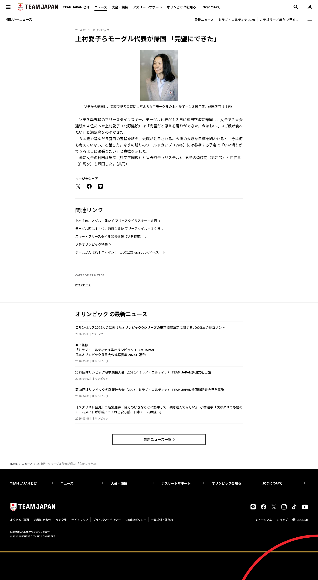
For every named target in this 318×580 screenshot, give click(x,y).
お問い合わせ (42, 520)
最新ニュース (204, 19)
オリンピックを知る (181, 7)
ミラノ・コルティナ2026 (236, 19)
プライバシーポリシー (107, 520)
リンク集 (61, 520)
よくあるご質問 (20, 520)
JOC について (272, 483)
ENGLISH (302, 520)
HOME (14, 463)
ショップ (282, 520)
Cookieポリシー (135, 520)
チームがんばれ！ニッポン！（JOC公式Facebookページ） (118, 252)
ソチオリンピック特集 (91, 244)
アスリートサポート (147, 7)
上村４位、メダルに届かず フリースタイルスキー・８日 (116, 220)
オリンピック (83, 285)
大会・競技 (119, 483)
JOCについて (210, 7)
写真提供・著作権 (162, 520)
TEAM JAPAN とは (23, 483)
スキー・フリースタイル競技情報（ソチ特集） (109, 236)
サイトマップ (79, 520)
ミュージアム (263, 520)
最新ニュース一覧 (157, 439)
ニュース (100, 7)
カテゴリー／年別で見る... (279, 19)
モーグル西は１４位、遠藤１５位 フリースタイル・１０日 (117, 228)
